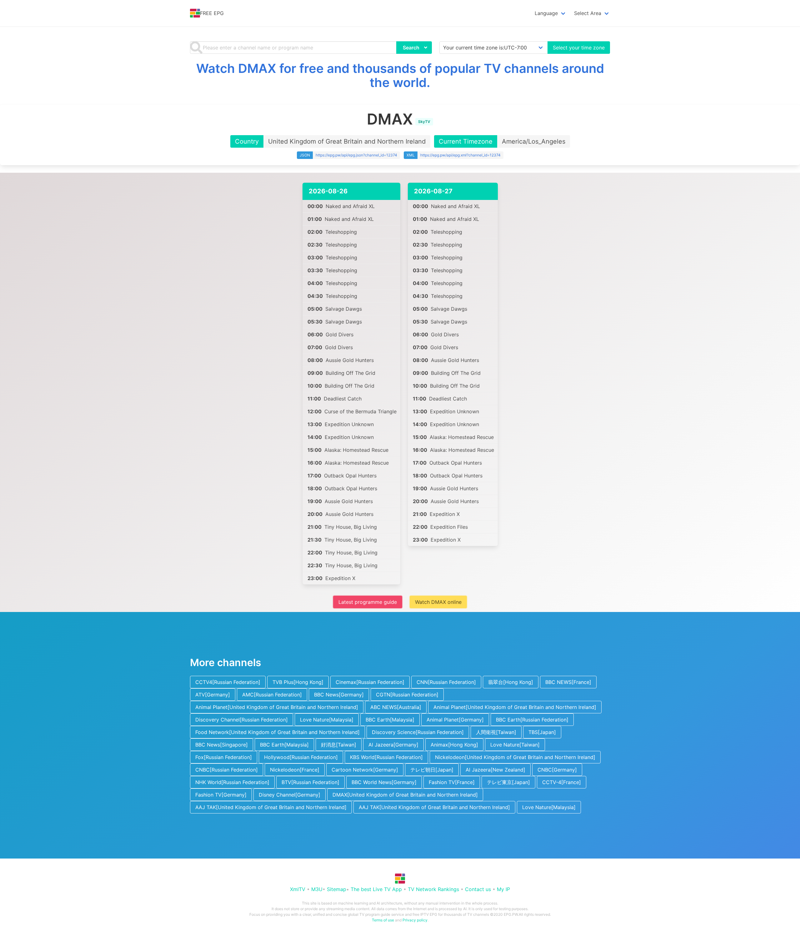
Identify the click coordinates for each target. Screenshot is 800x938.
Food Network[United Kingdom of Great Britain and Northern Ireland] (277, 732)
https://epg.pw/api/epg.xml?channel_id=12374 (460, 155)
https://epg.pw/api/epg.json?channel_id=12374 (356, 155)
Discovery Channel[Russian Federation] (241, 719)
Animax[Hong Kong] (454, 745)
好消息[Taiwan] (338, 745)
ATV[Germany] (212, 694)
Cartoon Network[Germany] (365, 770)
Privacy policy (415, 920)
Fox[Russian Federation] (223, 757)
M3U (316, 889)
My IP (503, 889)
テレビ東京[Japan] (508, 782)
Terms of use (383, 920)
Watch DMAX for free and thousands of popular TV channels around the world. (400, 75)
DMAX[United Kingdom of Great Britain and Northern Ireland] (405, 795)
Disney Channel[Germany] (289, 795)
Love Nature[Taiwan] (515, 745)
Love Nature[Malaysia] (326, 719)
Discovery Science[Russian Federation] (418, 732)
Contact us (478, 889)
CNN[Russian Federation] (446, 682)
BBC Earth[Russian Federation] (532, 719)
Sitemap (336, 889)
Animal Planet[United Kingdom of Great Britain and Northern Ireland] (276, 707)
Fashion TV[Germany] (221, 795)
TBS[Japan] (542, 732)
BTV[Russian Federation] (310, 782)
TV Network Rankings (433, 889)
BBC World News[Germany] (384, 782)
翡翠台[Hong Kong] (510, 682)
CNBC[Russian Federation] (226, 770)
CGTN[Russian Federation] (407, 694)
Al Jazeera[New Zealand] (495, 770)
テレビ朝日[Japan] (431, 770)
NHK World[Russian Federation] (232, 782)
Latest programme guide (367, 602)
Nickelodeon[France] (294, 770)
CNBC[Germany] (557, 770)
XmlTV (297, 889)
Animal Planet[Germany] (455, 719)
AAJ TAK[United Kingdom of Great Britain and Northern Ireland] (271, 807)
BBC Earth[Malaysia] (390, 719)
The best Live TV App (376, 889)
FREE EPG (212, 13)
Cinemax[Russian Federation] (370, 682)
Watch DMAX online (438, 602)
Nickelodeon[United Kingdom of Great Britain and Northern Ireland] (515, 757)
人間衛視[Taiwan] (496, 732)
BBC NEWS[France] (568, 682)
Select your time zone (579, 47)
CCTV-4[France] (561, 782)
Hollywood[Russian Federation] (301, 757)
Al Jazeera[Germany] (393, 745)
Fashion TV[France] (452, 782)
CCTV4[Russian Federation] (227, 682)
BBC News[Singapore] (221, 745)
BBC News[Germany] (339, 694)
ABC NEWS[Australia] (395, 707)
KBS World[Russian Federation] (386, 757)
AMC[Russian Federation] (272, 694)
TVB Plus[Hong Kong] (297, 682)
